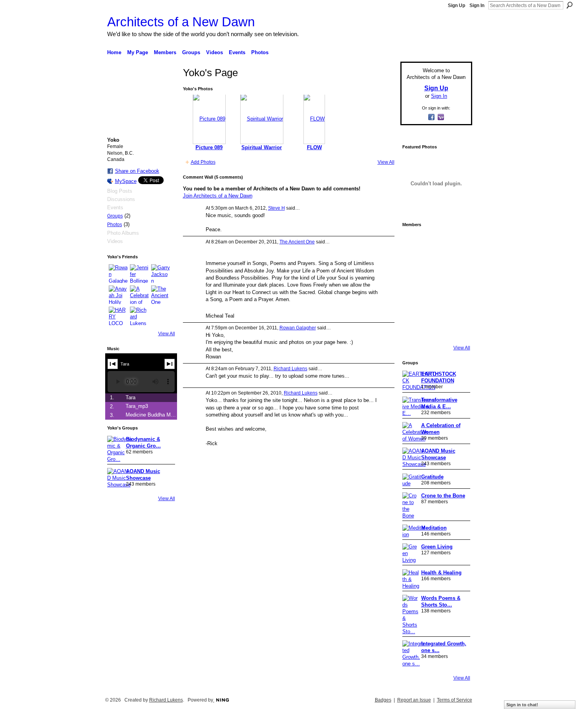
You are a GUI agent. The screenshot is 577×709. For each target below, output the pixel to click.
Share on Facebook (137, 171)
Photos (114, 224)
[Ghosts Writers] (435, 307)
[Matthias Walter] (457, 241)
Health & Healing (441, 573)
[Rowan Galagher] (118, 273)
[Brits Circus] (457, 285)
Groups (115, 216)
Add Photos (203, 162)
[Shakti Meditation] (457, 263)
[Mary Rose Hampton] (413, 307)
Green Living (437, 547)
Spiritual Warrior (261, 147)
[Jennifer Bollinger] (139, 273)
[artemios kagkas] (435, 263)
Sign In (476, 5)
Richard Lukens (290, 368)
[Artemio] (435, 329)
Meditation (434, 528)
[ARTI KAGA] (435, 241)
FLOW (314, 147)
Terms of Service (454, 700)
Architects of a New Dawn (181, 22)
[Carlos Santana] (457, 307)
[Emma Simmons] (413, 329)
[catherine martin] (435, 285)
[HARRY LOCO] (118, 316)
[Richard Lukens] (139, 316)
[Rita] (413, 285)
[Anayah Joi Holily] (118, 294)
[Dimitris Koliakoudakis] (457, 329)
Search (569, 5)
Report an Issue (414, 700)
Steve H (276, 208)
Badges (383, 700)
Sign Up (456, 5)
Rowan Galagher (297, 328)
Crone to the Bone (443, 496)
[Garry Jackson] (160, 273)
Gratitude (432, 477)
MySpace (126, 181)
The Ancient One (297, 242)
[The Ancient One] (160, 294)
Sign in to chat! (522, 704)
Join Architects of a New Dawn (217, 196)
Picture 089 (209, 147)
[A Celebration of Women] (139, 294)
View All (166, 333)
